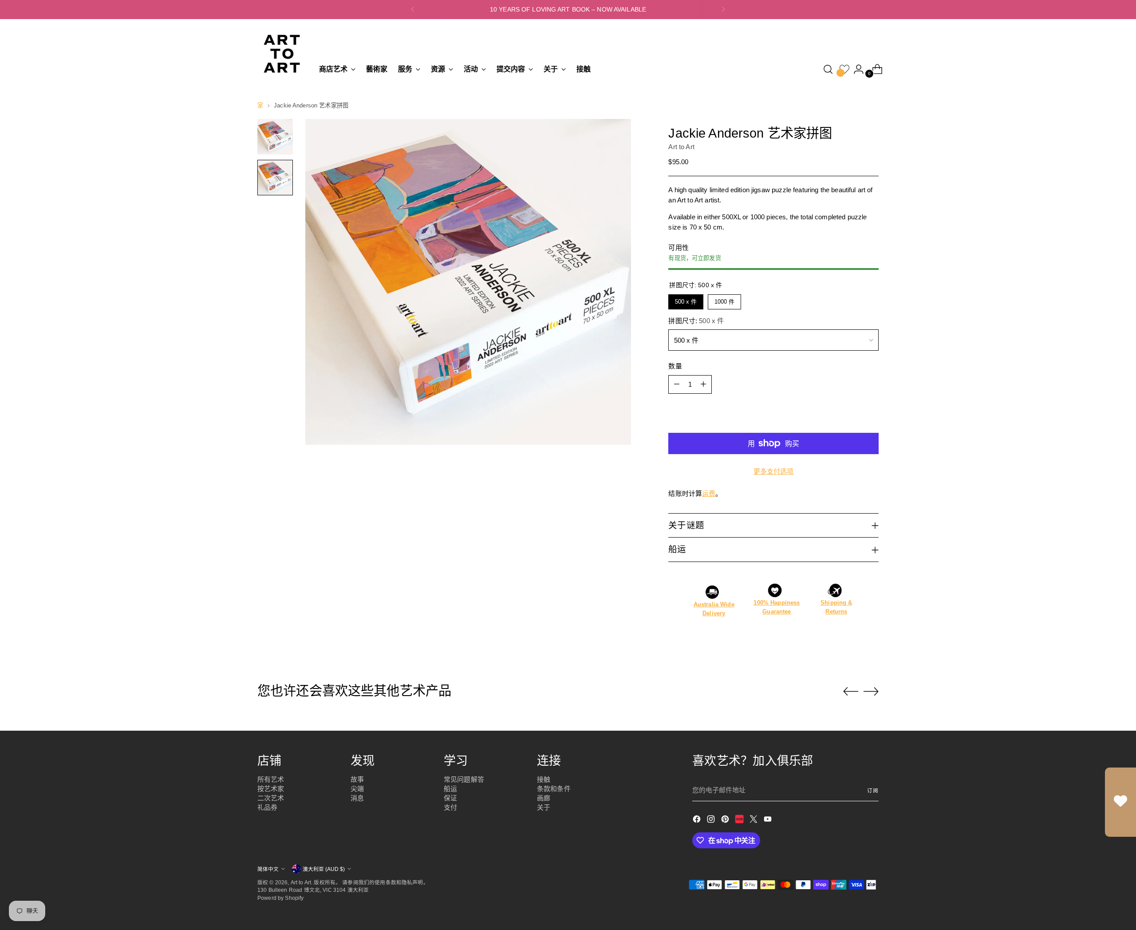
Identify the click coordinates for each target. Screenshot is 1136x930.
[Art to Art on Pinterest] (726, 821)
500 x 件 (686, 299)
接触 (543, 779)
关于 (543, 807)
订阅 (873, 790)
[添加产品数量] (703, 384)
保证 (450, 798)
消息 (357, 798)
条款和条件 (554, 788)
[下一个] (723, 9)
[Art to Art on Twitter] (754, 821)
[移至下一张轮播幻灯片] (871, 691)
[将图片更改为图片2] (275, 177)
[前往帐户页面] (855, 69)
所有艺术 (270, 779)
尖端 (357, 788)
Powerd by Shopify (280, 898)
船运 (450, 788)
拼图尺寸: (696, 321)
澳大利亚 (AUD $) (324, 869)
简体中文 (268, 869)
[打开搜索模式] (828, 69)
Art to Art (681, 146)
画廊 (543, 798)
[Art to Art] (281, 53)
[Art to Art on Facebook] (697, 821)
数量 (675, 366)
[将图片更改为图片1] (275, 136)
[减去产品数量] (677, 384)
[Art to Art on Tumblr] (740, 821)
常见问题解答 (464, 779)
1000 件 (725, 299)
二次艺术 (270, 798)
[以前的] (412, 9)
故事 (357, 779)
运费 (708, 493)
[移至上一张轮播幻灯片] (850, 691)
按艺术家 (270, 788)
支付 (450, 807)
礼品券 (267, 807)
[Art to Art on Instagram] (711, 821)
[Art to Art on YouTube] (768, 821)
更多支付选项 (773, 471)
